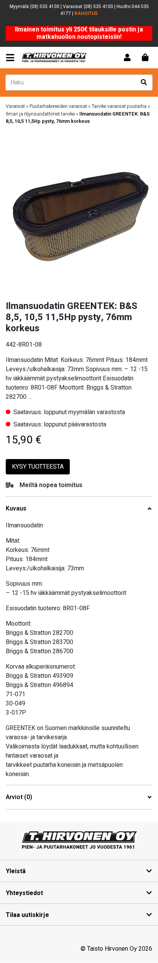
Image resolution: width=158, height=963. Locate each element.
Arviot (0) (19, 797)
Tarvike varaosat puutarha (119, 106)
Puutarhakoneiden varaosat (58, 106)
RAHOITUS (86, 13)
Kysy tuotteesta (38, 466)
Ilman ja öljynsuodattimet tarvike (40, 114)
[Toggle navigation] (11, 57)
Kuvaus (16, 509)
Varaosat (15, 106)
